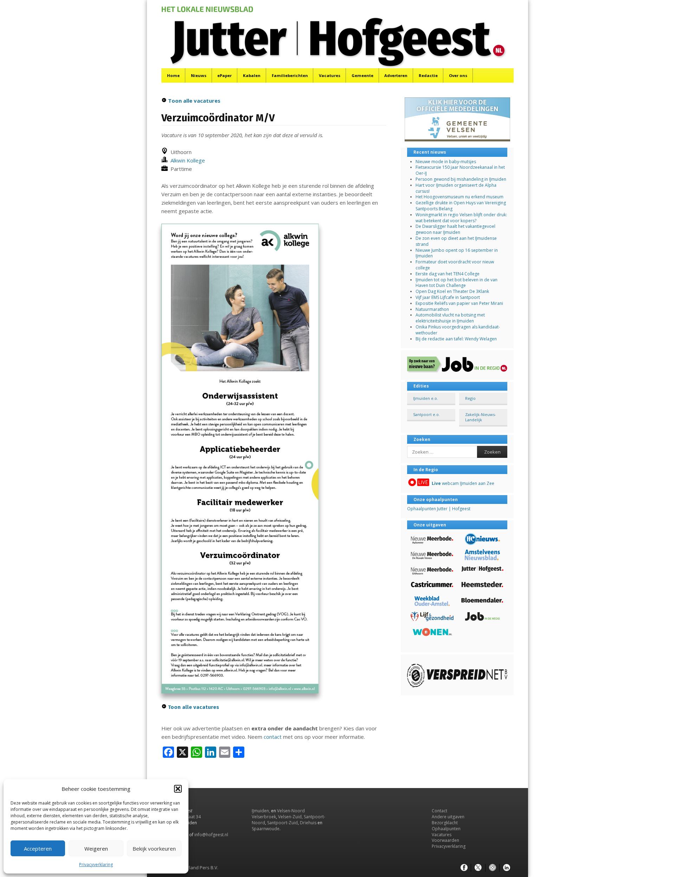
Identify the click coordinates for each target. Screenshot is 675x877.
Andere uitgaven (448, 817)
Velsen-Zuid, (290, 817)
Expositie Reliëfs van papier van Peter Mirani (459, 303)
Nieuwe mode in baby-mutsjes (446, 162)
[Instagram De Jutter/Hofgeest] (492, 868)
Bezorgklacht (445, 823)
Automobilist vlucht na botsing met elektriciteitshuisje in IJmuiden (450, 318)
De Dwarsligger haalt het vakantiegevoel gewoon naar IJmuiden (455, 229)
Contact (439, 811)
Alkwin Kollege (186, 160)
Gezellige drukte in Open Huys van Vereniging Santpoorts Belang (461, 206)
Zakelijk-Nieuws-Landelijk (480, 417)
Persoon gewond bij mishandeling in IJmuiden (461, 179)
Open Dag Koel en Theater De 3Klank (452, 291)
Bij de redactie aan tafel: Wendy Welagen (456, 339)
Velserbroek (264, 817)
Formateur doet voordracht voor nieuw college (455, 265)
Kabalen (252, 75)
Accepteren (38, 848)
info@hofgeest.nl (211, 835)
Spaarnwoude (265, 829)
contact (273, 736)
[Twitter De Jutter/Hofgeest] (478, 868)
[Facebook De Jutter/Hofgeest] (464, 868)
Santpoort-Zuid (282, 823)
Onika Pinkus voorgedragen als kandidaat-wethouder (458, 330)
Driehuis (308, 823)
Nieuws (198, 75)
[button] (177, 788)
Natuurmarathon (432, 309)
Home (173, 75)
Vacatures (329, 75)
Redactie (428, 75)
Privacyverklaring (96, 865)
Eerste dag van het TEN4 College (448, 274)
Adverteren (395, 75)
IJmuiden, (261, 811)
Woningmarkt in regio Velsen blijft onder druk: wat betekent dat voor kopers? (461, 218)
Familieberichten (290, 75)
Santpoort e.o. (426, 414)
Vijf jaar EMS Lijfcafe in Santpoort (448, 297)
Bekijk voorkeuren (154, 848)
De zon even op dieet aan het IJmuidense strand (456, 241)
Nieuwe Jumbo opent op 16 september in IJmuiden (457, 253)
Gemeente (362, 75)
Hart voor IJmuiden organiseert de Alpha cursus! (456, 188)
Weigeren (96, 848)
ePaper (224, 75)
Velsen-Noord (291, 811)
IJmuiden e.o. (425, 398)
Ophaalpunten (446, 829)
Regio (470, 398)
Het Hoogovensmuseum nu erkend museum (459, 197)
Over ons (458, 75)
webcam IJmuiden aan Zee (463, 483)
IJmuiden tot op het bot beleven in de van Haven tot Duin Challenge (456, 283)
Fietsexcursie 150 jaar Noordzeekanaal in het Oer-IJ (460, 170)
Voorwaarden (445, 840)
